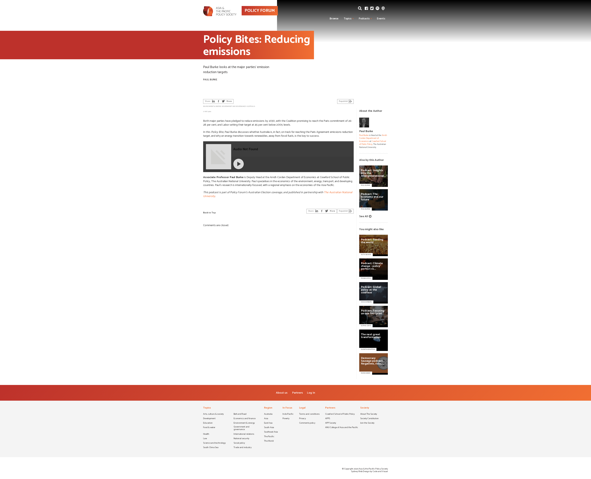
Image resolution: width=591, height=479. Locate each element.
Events (381, 18)
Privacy (302, 418)
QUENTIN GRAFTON (368, 349)
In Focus (287, 408)
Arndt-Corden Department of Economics (373, 138)
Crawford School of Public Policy (372, 143)
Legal (302, 408)
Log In (311, 392)
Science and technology (214, 443)
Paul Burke (210, 80)
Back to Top (209, 212)
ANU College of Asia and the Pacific (341, 427)
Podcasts (364, 18)
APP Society (330, 423)
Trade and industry (242, 447)
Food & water (209, 427)
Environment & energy (212, 106)
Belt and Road (240, 414)
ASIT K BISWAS (366, 254)
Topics (348, 18)
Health (206, 434)
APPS (327, 418)
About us (281, 392)
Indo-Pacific (288, 414)
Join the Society (367, 423)
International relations (244, 434)
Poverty (286, 418)
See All (363, 216)
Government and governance (234, 106)
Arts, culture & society (213, 414)
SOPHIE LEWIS (366, 325)
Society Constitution (369, 418)
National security (241, 438)
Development (209, 418)
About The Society (368, 414)
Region (268, 408)
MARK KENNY (365, 373)
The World (269, 441)
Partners (297, 392)
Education (208, 423)
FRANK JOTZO (366, 278)
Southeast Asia (271, 432)
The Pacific (269, 436)
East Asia (268, 423)
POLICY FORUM (260, 10)
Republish (344, 101)
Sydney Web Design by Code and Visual (369, 471)
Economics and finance (245, 418)
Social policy (239, 443)
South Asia (269, 427)
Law (205, 438)
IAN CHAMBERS (366, 302)
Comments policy (307, 423)
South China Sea (210, 447)
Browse (334, 18)
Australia (251, 106)
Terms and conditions (309, 414)
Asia (266, 418)
